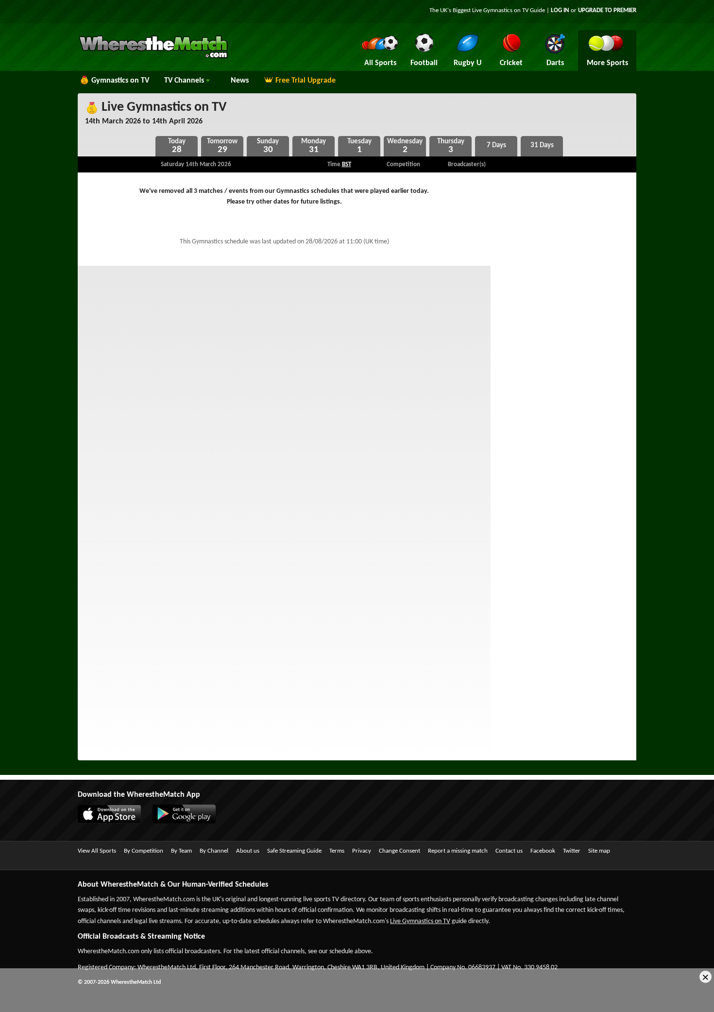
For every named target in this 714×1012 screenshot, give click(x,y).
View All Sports (97, 851)
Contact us (509, 851)
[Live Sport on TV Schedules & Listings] (153, 57)
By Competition (143, 851)
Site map (599, 851)
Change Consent (399, 851)
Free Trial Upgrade (305, 81)
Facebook (542, 851)
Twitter (571, 851)
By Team (181, 851)
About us (247, 851)
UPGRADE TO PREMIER (607, 10)
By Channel (214, 851)
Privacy (361, 851)
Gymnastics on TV (120, 81)
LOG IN (560, 10)
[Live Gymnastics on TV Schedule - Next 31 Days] (542, 146)
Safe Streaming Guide (294, 851)
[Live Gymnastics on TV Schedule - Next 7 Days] (496, 146)
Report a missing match (458, 851)
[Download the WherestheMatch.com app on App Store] (114, 821)
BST (346, 164)
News (240, 81)
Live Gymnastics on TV (163, 107)
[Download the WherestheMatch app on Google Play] (189, 821)
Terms (336, 851)
